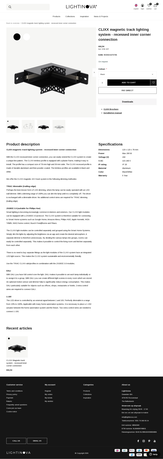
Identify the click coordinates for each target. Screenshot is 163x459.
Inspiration (84, 16)
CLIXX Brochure (111, 109)
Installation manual (113, 113)
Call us (16, 441)
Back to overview (12, 23)
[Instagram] (143, 441)
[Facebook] (138, 441)
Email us (37, 441)
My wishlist (49, 401)
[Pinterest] (149, 441)
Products (56, 16)
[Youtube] (155, 441)
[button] (12, 126)
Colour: (102, 69)
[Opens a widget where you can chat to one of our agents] (153, 454)
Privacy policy (11, 394)
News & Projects (101, 16)
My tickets (48, 398)
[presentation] (94, 72)
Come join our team (13, 408)
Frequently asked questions (16, 405)
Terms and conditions (14, 391)
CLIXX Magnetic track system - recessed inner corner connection (16, 363)
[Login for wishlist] (153, 82)
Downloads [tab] (127, 102)
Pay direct (127, 90)
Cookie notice (11, 412)
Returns (9, 401)
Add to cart (129, 82)
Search (9, 7)
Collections (70, 16)
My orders (48, 394)
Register (48, 391)
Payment (9, 398)
